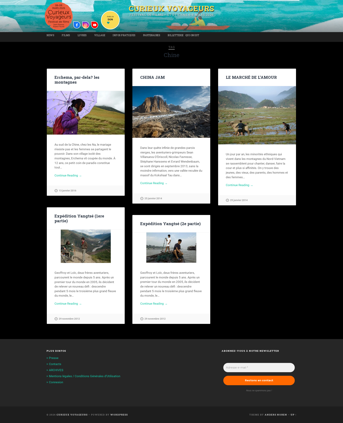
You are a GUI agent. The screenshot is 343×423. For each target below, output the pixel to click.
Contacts (55, 364)
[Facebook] (76, 25)
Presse (53, 358)
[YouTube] (94, 25)
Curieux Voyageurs (171, 8)
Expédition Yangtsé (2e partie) (170, 223)
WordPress (119, 414)
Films (66, 35)
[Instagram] (85, 25)
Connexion (56, 382)
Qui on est (192, 35)
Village (99, 35)
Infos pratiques (124, 35)
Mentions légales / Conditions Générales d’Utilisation (84, 376)
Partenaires (151, 35)
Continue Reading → (68, 175)
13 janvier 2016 (67, 190)
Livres (82, 35)
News (50, 35)
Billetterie (175, 35)
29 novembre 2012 (69, 318)
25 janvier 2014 (153, 198)
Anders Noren (276, 414)
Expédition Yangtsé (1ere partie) (79, 218)
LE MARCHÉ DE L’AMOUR (251, 77)
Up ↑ (293, 414)
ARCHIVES (56, 370)
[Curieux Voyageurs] (59, 16)
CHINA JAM (152, 77)
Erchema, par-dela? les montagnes (76, 80)
